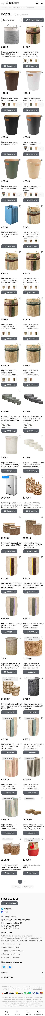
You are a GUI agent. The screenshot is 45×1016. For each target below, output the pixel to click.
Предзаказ (31, 672)
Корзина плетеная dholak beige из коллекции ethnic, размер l (8, 786)
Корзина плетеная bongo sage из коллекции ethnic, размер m (8, 372)
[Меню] (3, 3)
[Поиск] (37, 3)
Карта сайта (37, 989)
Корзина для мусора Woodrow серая (31, 143)
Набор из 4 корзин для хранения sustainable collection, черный (32, 419)
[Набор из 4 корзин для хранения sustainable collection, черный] (33, 399)
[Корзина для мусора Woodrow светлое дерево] (33, 168)
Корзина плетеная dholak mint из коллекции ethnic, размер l (8, 827)
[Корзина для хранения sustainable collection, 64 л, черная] (33, 686)
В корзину (11, 66)
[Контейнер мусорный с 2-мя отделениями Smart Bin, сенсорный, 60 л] (11, 485)
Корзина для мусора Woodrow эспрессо (9, 99)
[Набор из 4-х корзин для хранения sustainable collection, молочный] (33, 445)
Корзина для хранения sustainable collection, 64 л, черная (33, 706)
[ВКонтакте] (9, 966)
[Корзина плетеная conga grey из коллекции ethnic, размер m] (33, 606)
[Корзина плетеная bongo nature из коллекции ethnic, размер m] (33, 261)
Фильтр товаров (35, 20)
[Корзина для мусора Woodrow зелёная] (11, 168)
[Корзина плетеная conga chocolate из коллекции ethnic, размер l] (11, 566)
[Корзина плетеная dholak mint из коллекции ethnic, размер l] (11, 807)
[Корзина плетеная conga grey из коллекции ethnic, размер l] (11, 606)
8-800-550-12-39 (10, 899)
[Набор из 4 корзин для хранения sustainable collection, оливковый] (11, 399)
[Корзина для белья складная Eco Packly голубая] (11, 214)
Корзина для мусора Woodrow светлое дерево (31, 188)
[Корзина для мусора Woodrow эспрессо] (11, 80)
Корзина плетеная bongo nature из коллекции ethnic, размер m (30, 280)
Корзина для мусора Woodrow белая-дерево (33, 99)
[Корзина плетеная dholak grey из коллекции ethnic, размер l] (33, 767)
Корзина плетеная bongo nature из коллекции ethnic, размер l (30, 54)
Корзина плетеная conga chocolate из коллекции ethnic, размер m (33, 585)
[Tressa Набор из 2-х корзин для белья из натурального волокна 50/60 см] (11, 847)
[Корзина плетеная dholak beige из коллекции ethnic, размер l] (11, 767)
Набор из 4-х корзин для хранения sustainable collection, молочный (33, 465)
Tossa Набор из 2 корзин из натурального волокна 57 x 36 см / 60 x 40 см (33, 827)
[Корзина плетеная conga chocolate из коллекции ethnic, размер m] (33, 566)
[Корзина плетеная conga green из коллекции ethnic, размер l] (11, 726)
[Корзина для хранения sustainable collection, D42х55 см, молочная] (11, 445)
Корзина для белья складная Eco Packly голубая (9, 234)
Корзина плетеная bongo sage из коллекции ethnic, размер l (30, 326)
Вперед (27, 887)
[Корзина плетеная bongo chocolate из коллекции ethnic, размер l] (33, 214)
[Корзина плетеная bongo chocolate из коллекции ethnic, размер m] (11, 261)
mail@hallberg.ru (11, 917)
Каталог (12, 8)
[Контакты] (42, 3)
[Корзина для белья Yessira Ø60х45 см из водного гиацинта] (33, 646)
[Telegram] (3, 966)
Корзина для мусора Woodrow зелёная (9, 187)
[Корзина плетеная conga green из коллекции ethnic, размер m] (33, 726)
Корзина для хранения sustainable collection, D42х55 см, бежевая (10, 666)
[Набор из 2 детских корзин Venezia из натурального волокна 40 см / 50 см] (33, 485)
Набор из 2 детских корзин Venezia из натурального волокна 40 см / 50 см (32, 505)
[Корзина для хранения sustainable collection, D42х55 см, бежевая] (11, 646)
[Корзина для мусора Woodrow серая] (33, 124)
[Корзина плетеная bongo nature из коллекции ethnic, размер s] (11, 307)
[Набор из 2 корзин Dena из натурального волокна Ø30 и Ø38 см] (11, 686)
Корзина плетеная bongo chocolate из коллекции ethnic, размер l (31, 234)
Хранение (21, 8)
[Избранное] (20, 26)
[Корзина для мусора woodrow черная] (11, 124)
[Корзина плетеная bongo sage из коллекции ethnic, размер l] (33, 307)
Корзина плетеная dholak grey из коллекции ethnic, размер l (30, 786)
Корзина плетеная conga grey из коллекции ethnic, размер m (33, 626)
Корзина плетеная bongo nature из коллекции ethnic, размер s (8, 326)
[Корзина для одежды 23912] (33, 847)
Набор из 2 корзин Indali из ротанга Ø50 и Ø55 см (11, 544)
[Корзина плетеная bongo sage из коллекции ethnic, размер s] (33, 353)
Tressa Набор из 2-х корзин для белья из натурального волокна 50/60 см (10, 867)
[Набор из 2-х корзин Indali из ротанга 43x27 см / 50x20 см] (33, 525)
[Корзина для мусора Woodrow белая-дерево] (33, 80)
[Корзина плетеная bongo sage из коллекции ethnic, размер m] (11, 353)
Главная (4, 8)
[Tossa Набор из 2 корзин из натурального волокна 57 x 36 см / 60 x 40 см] (33, 807)
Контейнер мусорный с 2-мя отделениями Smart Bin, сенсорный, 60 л (11, 505)
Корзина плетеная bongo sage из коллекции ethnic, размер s (30, 372)
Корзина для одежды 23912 (32, 866)
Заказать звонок (9, 903)
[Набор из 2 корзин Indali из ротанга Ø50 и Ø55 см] (11, 525)
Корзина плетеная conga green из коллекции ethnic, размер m (33, 746)
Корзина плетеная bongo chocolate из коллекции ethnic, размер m (9, 280)
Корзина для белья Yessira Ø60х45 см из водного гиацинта (31, 666)
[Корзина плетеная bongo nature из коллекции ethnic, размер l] (33, 34)
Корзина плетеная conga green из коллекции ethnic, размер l (11, 746)
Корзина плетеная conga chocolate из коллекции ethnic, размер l (11, 585)
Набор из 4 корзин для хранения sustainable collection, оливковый (10, 419)
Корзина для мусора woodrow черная (9, 143)
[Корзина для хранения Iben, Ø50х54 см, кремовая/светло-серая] (11, 34)
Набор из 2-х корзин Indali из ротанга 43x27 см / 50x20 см (32, 545)
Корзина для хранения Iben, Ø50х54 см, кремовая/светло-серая (11, 54)
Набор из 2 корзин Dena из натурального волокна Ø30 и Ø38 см (11, 706)
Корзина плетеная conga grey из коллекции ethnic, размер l (11, 626)
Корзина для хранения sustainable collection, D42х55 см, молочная (10, 465)
